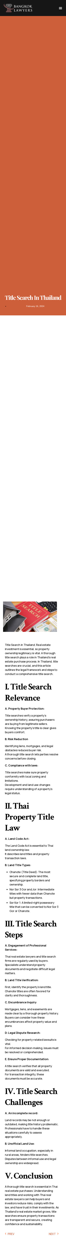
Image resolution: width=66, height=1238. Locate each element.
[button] (60, 7)
